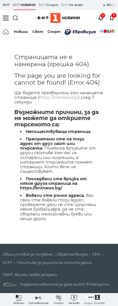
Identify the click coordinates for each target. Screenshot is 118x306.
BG (109, 5)
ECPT (7, 263)
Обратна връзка (72, 254)
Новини (21, 32)
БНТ (6, 5)
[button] (94, 299)
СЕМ (96, 254)
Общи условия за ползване (27, 254)
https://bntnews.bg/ (58, 97)
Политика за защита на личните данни (54, 263)
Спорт (54, 32)
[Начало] (6, 32)
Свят (37, 32)
